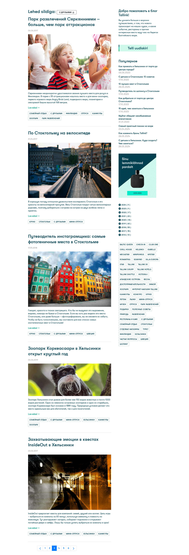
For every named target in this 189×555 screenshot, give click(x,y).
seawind (138, 259)
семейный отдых (38, 113)
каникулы (97, 113)
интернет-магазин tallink (144, 289)
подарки (124, 309)
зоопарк (33, 118)
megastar (125, 254)
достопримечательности (132, 284)
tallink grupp (127, 269)
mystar (151, 254)
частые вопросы (128, 339)
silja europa (152, 259)
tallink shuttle (127, 274)
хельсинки (88, 420)
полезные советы (141, 309)
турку (145, 329)
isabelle (152, 249)
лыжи (132, 299)
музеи (123, 304)
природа (124, 314)
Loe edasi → (33, 107)
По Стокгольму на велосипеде (59, 133)
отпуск (85, 113)
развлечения (138, 314)
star (122, 264)
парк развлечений (51, 118)
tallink (131, 264)
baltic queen (126, 244)
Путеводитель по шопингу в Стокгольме (139, 91)
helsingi (140, 249)
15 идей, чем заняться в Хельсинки (136, 108)
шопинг (124, 344)
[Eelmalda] (73, 12)
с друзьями (56, 113)
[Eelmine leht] (40, 548)
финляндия (71, 113)
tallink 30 (143, 264)
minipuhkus (138, 254)
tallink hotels (144, 269)
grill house (126, 249)
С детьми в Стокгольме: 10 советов (136, 76)
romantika (125, 259)
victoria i (143, 274)
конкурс (137, 294)
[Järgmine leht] (74, 548)
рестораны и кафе (129, 319)
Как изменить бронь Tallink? (133, 133)
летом (123, 299)
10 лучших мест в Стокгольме (134, 84)
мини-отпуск (76, 222)
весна (147, 279)
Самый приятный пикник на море (136, 126)
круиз (32, 222)
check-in (140, 244)
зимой (152, 284)
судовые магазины (129, 329)
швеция (90, 334)
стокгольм (44, 222)
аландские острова (130, 279)
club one (153, 244)
